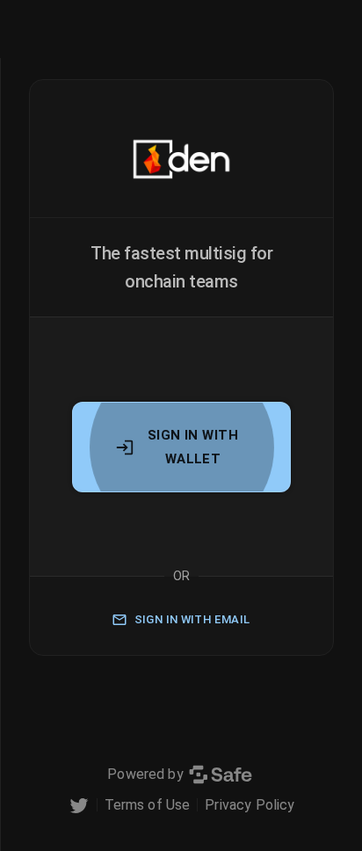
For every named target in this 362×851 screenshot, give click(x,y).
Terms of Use (148, 804)
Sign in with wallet (193, 446)
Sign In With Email (192, 619)
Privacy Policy (249, 804)
